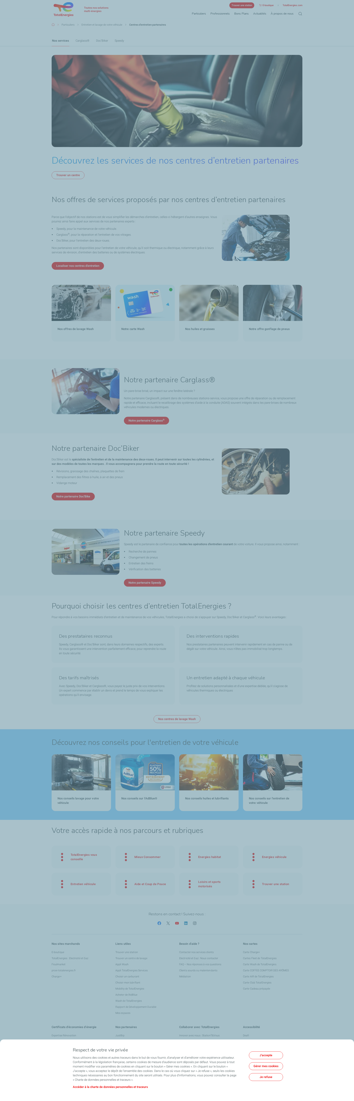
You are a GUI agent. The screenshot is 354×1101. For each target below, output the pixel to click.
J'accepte (266, 1055)
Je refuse (266, 1077)
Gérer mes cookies (266, 1066)
